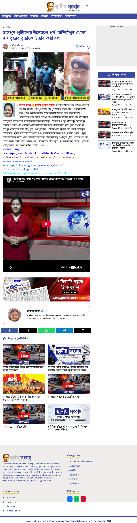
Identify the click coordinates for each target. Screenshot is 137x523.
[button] (87, 6)
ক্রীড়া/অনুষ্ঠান (20, 16)
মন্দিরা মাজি (16, 45)
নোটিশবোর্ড (70, 16)
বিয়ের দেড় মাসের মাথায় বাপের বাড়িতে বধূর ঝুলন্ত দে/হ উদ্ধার (23, 368)
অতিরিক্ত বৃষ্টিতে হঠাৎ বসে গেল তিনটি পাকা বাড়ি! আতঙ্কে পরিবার (68, 428)
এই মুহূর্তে (6, 16)
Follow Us (83, 46)
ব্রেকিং (7, 27)
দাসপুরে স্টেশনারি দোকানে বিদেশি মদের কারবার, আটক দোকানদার (21, 398)
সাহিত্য (44, 16)
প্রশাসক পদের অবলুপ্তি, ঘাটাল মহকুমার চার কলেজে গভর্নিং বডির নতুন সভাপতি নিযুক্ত (68, 368)
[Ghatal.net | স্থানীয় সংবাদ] (64, 6)
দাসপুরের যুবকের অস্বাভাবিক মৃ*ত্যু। (64, 397)
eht (109, 521)
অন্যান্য (34, 16)
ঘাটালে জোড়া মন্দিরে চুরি (14, 427)
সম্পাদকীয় (56, 16)
